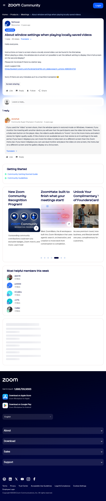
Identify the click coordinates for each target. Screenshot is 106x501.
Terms (4, 486)
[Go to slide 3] (48, 258)
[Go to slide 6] (59, 258)
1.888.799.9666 (22, 389)
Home (5, 14)
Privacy (13, 486)
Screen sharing (12, 84)
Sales (7, 451)
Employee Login (8, 489)
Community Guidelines (18, 178)
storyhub (15, 119)
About (7, 430)
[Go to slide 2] (44, 258)
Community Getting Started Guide (23, 174)
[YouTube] (22, 478)
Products (14, 14)
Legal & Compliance (62, 486)
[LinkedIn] (10, 478)
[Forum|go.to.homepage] (24, 5)
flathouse (15, 22)
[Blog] (4, 478)
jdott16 (18, 276)
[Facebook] (34, 478)
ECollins (18, 292)
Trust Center (23, 486)
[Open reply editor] (53, 101)
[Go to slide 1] (41, 258)
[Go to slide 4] (51, 258)
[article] (53, 138)
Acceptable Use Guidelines (41, 486)
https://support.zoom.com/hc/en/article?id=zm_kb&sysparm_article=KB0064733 (40, 69)
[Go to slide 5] (55, 258)
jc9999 (18, 284)
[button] (4, 5)
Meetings (25, 14)
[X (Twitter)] (16, 478)
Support (8, 462)
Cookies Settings (79, 486)
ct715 (17, 300)
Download (9, 441)
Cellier (17, 308)
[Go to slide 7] (64, 258)
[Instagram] (28, 478)
